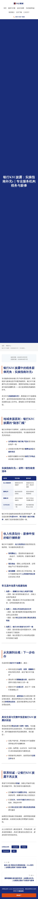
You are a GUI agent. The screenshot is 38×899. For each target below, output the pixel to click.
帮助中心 (8, 345)
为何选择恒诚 (30, 8)
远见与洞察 (20, 8)
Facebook (6, 851)
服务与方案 (11, 8)
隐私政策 (21, 891)
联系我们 (11, 12)
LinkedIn (15, 847)
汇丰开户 (26, 12)
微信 (14, 851)
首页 (5, 8)
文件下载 (19, 12)
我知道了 (19, 895)
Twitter (24, 847)
